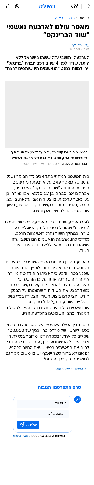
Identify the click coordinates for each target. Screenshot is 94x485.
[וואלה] (47, 6)
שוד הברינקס (80, 369)
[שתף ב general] (8, 6)
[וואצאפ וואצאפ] (17, 6)
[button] (74, 6)
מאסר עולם (62, 369)
